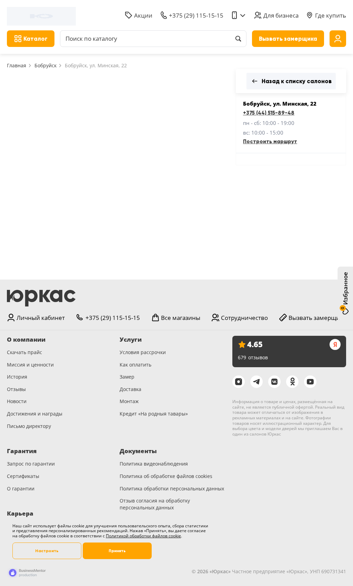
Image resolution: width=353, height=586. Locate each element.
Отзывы (16, 389)
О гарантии (20, 488)
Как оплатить (135, 364)
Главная (16, 65)
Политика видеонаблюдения (154, 463)
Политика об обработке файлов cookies (166, 476)
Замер (127, 376)
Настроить (47, 550)
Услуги (131, 339)
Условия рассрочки (143, 352)
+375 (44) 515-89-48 (268, 113)
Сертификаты (23, 476)
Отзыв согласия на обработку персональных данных (155, 504)
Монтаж (129, 401)
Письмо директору (29, 426)
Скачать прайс (24, 352)
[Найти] (238, 38)
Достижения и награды (34, 413)
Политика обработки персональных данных (172, 488)
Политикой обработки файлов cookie (143, 536)
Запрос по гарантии (31, 463)
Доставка (130, 389)
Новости (17, 401)
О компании (26, 339)
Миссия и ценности (30, 364)
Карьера (20, 513)
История (17, 376)
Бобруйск (45, 65)
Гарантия (22, 451)
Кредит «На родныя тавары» (154, 413)
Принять (117, 550)
